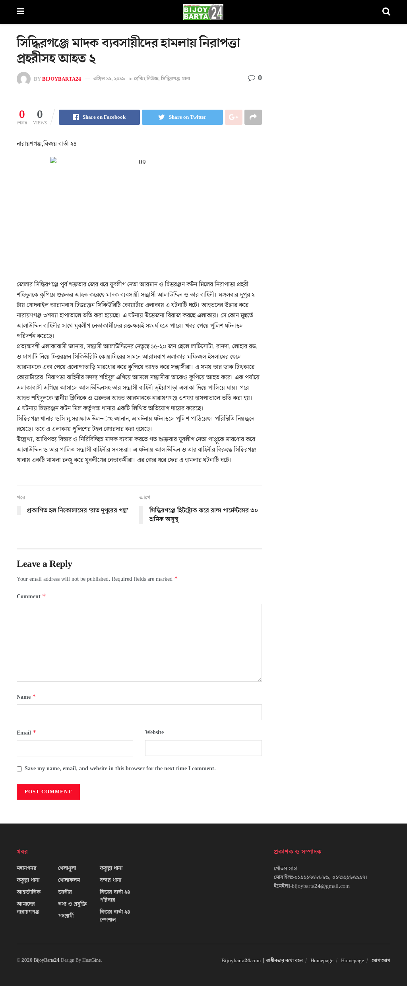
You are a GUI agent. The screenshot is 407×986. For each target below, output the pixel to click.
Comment (31, 596)
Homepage (321, 960)
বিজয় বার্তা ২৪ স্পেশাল (115, 916)
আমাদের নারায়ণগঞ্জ (28, 908)
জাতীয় (65, 892)
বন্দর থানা (110, 880)
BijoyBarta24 (47, 960)
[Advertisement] (332, 103)
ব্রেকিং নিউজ (146, 78)
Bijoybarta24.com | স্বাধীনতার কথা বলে (262, 960)
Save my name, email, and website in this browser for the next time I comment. (120, 769)
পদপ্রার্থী (66, 916)
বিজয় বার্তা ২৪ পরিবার (115, 896)
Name (26, 697)
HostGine (91, 960)
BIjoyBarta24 (61, 78)
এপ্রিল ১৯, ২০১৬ (109, 78)
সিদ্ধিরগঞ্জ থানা (175, 78)
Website (154, 733)
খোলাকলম (69, 880)
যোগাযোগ (381, 960)
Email (27, 733)
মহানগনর (27, 868)
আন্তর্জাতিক (29, 892)
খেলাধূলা (67, 868)
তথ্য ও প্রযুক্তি (72, 904)
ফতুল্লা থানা (28, 880)
